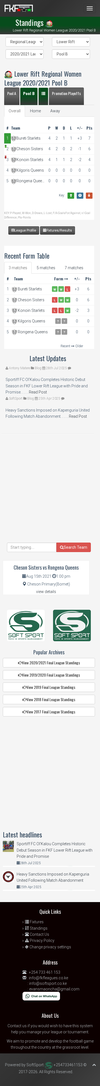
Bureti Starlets (28, 138)
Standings (38, 928)
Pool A (11, 93)
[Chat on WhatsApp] (41, 995)
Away (55, 111)
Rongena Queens (31, 181)
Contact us (17, 1026)
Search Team (75, 547)
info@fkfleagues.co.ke (48, 978)
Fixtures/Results (59, 230)
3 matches (18, 268)
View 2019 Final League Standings (50, 687)
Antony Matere (19, 368)
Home (35, 111)
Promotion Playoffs (66, 93)
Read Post (37, 392)
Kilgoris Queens (30, 170)
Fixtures (36, 922)
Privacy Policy (41, 940)
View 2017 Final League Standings (50, 712)
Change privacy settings (50, 947)
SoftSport (15, 398)
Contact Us (39, 934)
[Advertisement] (50, 492)
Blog (38, 368)
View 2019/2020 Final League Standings (51, 675)
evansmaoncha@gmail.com (54, 989)
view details (46, 591)
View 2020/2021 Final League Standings (51, 662)
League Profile (25, 230)
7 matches (74, 268)
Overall (15, 111)
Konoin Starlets (29, 159)
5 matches (46, 268)
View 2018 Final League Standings (50, 699)
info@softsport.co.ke (48, 983)
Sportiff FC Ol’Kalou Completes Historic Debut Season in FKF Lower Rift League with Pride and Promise (54, 850)
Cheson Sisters (29, 149)
